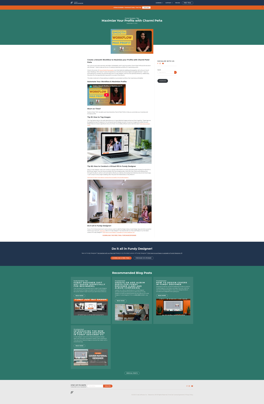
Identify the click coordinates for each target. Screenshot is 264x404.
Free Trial (187, 3)
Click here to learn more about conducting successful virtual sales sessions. (108, 177)
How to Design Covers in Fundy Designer (171, 283)
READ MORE (79, 295)
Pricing (177, 2)
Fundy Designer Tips (132, 18)
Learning (159, 2)
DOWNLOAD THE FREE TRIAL (112, 235)
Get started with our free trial (106, 253)
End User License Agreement (177, 394)
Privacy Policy (189, 394)
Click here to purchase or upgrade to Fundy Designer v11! (164, 253)
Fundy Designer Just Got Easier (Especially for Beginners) (89, 284)
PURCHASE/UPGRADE (129, 235)
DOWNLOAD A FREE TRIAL (121, 258)
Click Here (146, 7)
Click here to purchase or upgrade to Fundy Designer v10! (118, 232)
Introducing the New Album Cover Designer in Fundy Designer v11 (89, 333)
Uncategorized (120, 281)
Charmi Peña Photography (106, 70)
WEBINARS (162, 81)
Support (168, 2)
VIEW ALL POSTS (132, 373)
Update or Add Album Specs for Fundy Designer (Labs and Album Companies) (130, 285)
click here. (103, 230)
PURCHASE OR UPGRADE (144, 258)
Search (159, 69)
